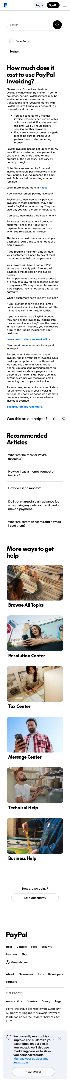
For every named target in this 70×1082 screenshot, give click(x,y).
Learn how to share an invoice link (28, 339)
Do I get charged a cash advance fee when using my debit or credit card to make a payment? (34, 505)
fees (44, 187)
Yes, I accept (33, 1071)
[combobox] (35, 25)
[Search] (57, 24)
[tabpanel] (33, 236)
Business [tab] (15, 51)
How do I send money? (24, 488)
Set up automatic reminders (24, 406)
